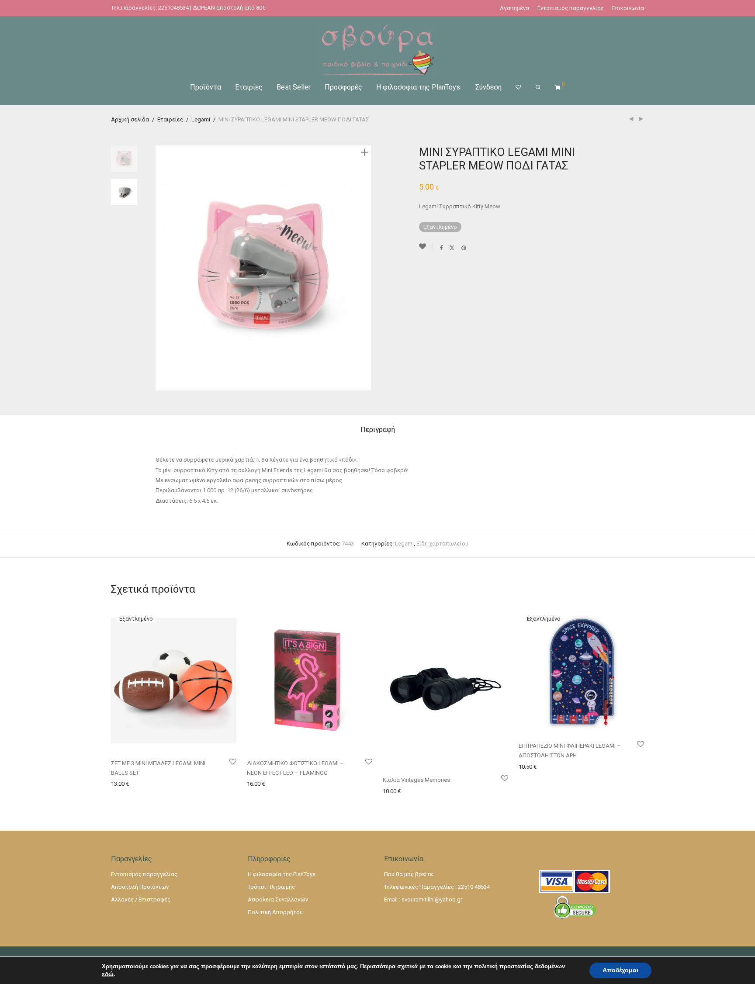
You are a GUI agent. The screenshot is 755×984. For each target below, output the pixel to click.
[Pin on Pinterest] (464, 248)
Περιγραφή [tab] (377, 429)
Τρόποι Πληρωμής (271, 887)
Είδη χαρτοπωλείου (442, 543)
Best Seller (294, 87)
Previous (161, 268)
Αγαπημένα (514, 8)
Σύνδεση (488, 87)
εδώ (108, 974)
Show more (190, 783)
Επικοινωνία (628, 8)
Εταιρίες (249, 87)
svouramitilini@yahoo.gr (432, 899)
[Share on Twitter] (452, 248)
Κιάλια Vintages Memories (416, 780)
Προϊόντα (205, 87)
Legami (200, 119)
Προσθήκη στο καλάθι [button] (273, 783)
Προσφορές (343, 87)
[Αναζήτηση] (538, 87)
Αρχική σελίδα (130, 119)
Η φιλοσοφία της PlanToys (418, 87)
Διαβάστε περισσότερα (139, 783)
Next (366, 268)
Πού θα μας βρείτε (408, 874)
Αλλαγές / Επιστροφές (140, 899)
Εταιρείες (170, 119)
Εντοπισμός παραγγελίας (570, 8)
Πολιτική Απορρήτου (275, 912)
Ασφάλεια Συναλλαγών (278, 899)
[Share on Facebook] (441, 248)
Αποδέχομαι (620, 970)
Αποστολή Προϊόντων (140, 887)
